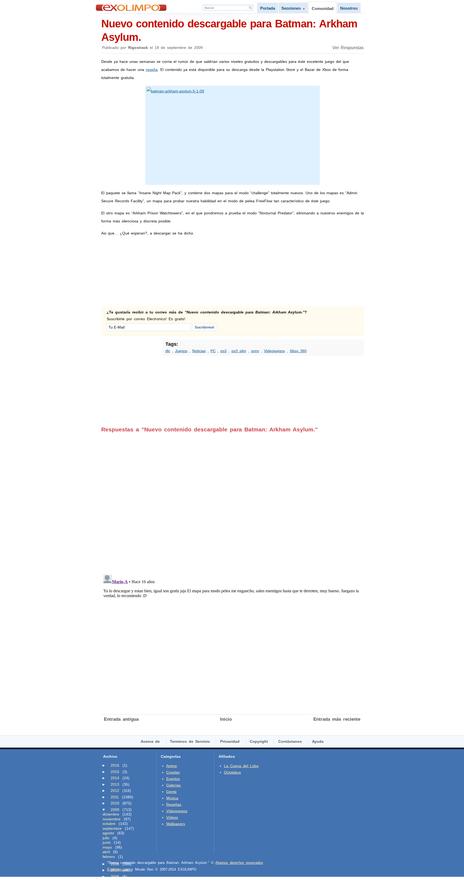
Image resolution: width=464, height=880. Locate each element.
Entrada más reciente (336, 719)
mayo (107, 847)
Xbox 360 (298, 351)
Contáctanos (290, 741)
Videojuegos (274, 351)
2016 (115, 765)
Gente (171, 791)
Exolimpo (131, 7)
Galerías (173, 785)
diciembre (111, 814)
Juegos (181, 351)
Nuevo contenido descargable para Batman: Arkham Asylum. (229, 30)
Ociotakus (232, 772)
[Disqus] (232, 500)
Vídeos (172, 817)
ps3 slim (238, 351)
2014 (115, 778)
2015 (115, 772)
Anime (171, 766)
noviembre (112, 819)
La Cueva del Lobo (241, 766)
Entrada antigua (121, 719)
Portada (267, 8)
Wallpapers (175, 824)
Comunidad (323, 8)
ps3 (223, 351)
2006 (115, 876)
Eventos (173, 779)
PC (213, 351)
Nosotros (349, 8)
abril (106, 852)
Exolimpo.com (118, 869)
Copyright (259, 741)
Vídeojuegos (176, 811)
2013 (115, 784)
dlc (167, 351)
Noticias (199, 351)
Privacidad (230, 741)
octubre (109, 823)
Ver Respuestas (348, 47)
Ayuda (318, 741)
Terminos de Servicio (190, 741)
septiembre (112, 828)
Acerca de (150, 741)
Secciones (293, 8)
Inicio (226, 719)
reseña (152, 69)
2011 (115, 797)
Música (172, 798)
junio (107, 842)
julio (106, 838)
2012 (115, 790)
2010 (115, 803)
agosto (108, 833)
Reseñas (173, 804)
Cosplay (173, 772)
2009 (115, 809)
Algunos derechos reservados (239, 863)
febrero (109, 856)
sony (255, 351)
